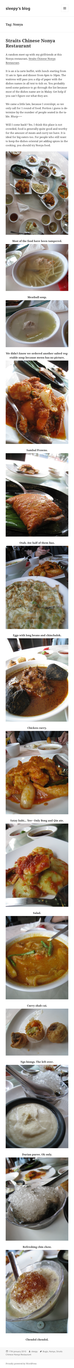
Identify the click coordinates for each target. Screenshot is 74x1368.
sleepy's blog (18, 8)
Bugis (45, 1351)
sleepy (34, 1351)
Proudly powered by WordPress (21, 1363)
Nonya (52, 1351)
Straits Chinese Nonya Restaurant (30, 43)
